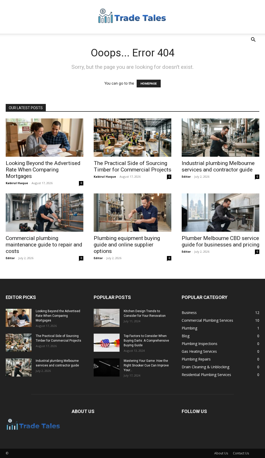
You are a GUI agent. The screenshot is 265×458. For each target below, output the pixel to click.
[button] (253, 40)
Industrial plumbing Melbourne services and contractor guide (218, 166)
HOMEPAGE (149, 83)
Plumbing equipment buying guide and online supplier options (127, 244)
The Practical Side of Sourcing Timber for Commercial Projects (132, 166)
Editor (186, 176)
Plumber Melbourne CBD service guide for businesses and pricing (220, 241)
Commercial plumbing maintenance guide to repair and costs (44, 244)
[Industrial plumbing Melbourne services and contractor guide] (220, 137)
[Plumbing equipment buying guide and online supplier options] (132, 212)
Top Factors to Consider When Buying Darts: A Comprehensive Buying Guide (146, 340)
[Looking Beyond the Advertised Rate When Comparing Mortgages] (44, 137)
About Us (221, 453)
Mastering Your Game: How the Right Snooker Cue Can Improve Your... (146, 365)
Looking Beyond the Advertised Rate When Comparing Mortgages (43, 169)
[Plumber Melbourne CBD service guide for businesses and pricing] (220, 212)
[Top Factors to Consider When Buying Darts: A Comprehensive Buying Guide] (107, 343)
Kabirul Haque (17, 183)
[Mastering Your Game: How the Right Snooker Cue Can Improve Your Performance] (107, 367)
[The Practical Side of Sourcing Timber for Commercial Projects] (132, 137)
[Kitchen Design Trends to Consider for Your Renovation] (107, 318)
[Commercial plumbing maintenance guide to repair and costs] (44, 212)
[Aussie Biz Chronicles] (132, 17)
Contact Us (241, 453)
